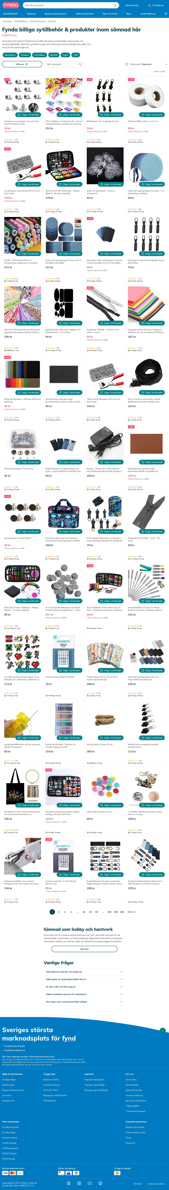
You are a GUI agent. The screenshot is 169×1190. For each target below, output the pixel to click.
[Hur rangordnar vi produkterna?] (126, 64)
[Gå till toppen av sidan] (162, 1031)
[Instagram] (79, 1183)
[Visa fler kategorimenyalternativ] (166, 14)
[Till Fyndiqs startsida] (11, 5)
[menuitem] (10, 14)
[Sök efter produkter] (115, 5)
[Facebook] (100, 1183)
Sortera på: (135, 64)
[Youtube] (90, 1183)
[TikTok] (68, 1183)
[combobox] (71, 5)
